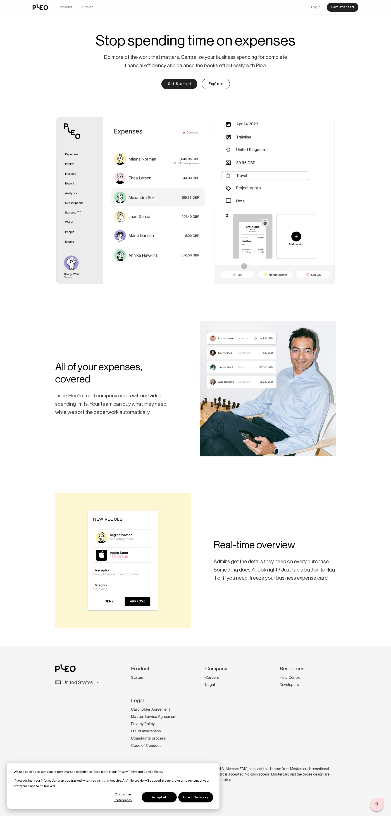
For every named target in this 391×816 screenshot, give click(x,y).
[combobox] (81, 682)
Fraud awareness (146, 731)
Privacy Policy (127, 771)
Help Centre (290, 677)
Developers (289, 684)
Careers (212, 677)
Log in (315, 7)
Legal (210, 684)
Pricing (88, 7)
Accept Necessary (196, 797)
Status (137, 677)
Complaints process (148, 738)
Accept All (159, 797)
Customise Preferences (123, 797)
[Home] (40, 7)
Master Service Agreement (154, 716)
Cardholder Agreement (150, 709)
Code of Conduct (146, 745)
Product (65, 7)
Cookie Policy (152, 771)
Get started (342, 7)
